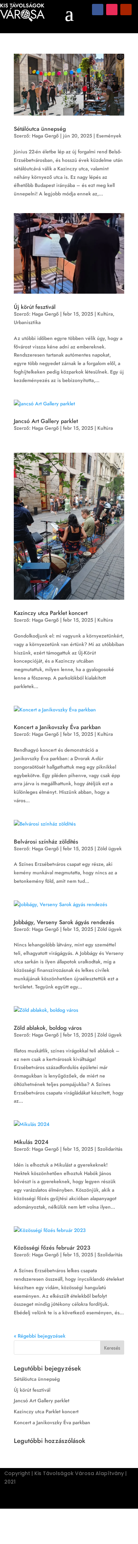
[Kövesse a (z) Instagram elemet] (111, 9)
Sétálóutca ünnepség (40, 129)
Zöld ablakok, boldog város (48, 1028)
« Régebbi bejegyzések (39, 1335)
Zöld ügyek (109, 848)
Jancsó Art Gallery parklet (46, 421)
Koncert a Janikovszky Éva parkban (57, 727)
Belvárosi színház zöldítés (46, 842)
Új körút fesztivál (35, 307)
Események (108, 135)
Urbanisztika (27, 322)
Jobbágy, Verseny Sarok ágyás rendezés (64, 922)
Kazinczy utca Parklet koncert (50, 613)
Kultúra (105, 313)
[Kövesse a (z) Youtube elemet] (126, 9)
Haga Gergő (45, 135)
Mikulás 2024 (31, 1142)
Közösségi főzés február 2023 (52, 1248)
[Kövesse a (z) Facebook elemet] (97, 9)
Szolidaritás (109, 1148)
